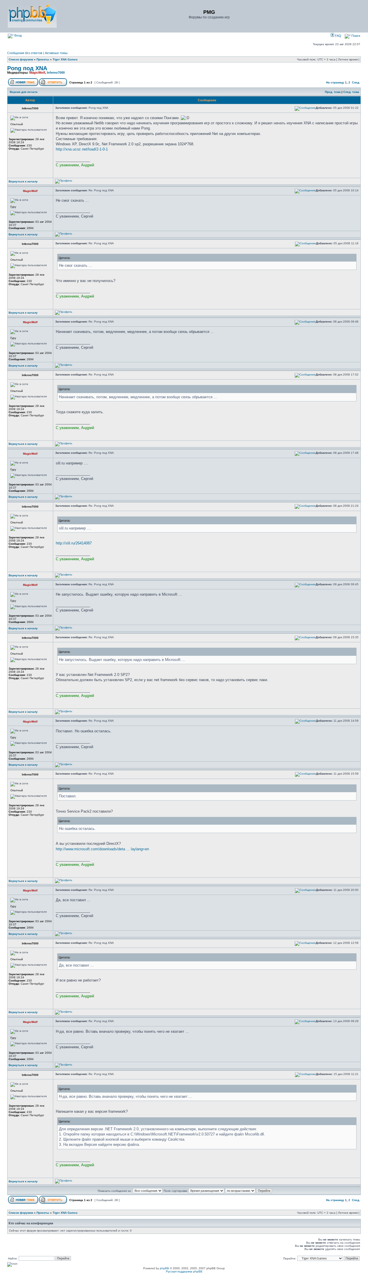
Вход (18, 35)
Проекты (43, 59)
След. (356, 82)
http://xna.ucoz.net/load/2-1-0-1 (82, 149)
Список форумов (21, 59)
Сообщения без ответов (24, 53)
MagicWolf (37, 72)
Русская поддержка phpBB (184, 1271)
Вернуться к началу (23, 181)
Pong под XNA (27, 68)
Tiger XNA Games (65, 59)
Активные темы (56, 53)
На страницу (335, 82)
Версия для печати (23, 92)
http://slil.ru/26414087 (74, 543)
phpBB (164, 1268)
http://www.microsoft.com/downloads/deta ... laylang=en (102, 849)
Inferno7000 (56, 72)
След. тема (351, 92)
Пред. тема (333, 92)
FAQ (337, 35)
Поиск (355, 35)
